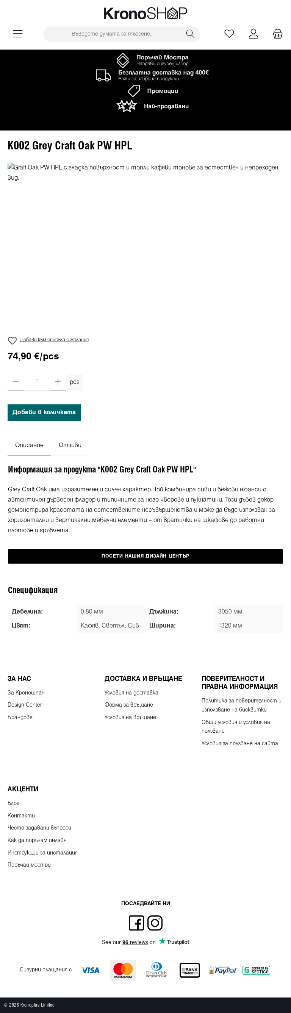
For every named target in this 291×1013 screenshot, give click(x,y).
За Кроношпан (26, 693)
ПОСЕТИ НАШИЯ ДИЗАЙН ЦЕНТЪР (145, 556)
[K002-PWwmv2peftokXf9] (145, 244)
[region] (145, 244)
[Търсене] (190, 34)
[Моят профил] (253, 34)
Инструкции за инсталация (43, 853)
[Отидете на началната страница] (145, 13)
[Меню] (18, 34)
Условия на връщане (130, 717)
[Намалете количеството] (16, 382)
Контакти (21, 816)
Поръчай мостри (29, 865)
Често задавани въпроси (39, 828)
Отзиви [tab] (70, 445)
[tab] (29, 445)
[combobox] (112, 34)
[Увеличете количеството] (58, 382)
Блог (13, 803)
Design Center (25, 705)
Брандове (20, 717)
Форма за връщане (129, 705)
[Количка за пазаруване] (275, 34)
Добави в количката (44, 412)
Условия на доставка (131, 693)
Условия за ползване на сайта (240, 743)
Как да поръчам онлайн (37, 840)
